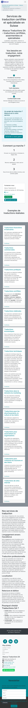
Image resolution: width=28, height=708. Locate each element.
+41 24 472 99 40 (10, 194)
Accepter (14, 706)
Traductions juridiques (12, 270)
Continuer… (7, 243)
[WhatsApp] (8, 670)
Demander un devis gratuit (13, 136)
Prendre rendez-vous (9, 662)
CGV (3, 651)
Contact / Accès (6, 647)
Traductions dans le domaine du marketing (12, 392)
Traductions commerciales (9, 249)
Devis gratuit (5, 652)
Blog (3, 654)
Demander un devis (11, 200)
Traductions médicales (12, 311)
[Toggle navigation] (25, 2)
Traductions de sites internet (11, 482)
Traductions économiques (9, 330)
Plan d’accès (7, 665)
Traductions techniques (13, 351)
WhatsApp (8, 197)
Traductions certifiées (12, 291)
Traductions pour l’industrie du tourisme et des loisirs (13, 460)
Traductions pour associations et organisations (10, 434)
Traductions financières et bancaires (13, 228)
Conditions (5, 649)
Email (6, 192)
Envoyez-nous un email (9, 667)
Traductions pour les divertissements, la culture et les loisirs (12, 413)
